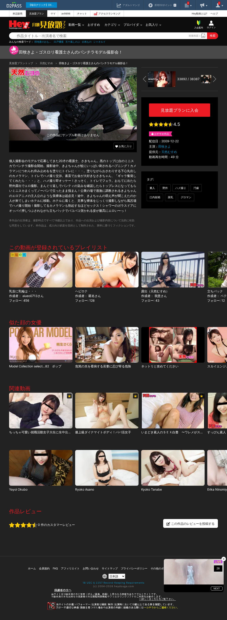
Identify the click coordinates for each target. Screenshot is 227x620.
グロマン (186, 197)
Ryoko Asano (84, 489)
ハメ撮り (180, 188)
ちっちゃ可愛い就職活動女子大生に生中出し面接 (43, 432)
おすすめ (94, 24)
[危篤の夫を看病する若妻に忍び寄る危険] (107, 345)
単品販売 (17, 13)
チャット (82, 13)
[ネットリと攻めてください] (173, 345)
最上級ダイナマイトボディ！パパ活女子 (103, 432)
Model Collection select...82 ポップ (35, 366)
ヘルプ (214, 13)
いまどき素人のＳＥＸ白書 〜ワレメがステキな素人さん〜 (183, 432)
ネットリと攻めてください (159, 366)
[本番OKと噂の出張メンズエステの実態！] (173, 468)
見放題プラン (36, 13)
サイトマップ (110, 568)
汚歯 (196, 188)
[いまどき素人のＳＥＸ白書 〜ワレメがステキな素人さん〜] (173, 410)
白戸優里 (59, 41)
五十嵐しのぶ (72, 41)
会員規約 (44, 568)
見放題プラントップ (21, 63)
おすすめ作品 (161, 133)
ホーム (32, 568)
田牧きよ (164, 146)
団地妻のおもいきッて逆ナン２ (43, 41)
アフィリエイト (70, 568)
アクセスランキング (109, 13)
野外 (165, 188)
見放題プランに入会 (180, 110)
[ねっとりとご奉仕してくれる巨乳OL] (107, 468)
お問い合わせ (91, 568)
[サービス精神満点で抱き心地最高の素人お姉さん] (40, 468)
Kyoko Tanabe (151, 489)
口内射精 (155, 197)
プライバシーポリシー (134, 568)
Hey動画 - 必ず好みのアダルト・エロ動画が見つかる (19, 24)
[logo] (47, 24)
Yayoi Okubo (18, 489)
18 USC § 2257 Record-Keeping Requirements (114, 582)
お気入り (152, 24)
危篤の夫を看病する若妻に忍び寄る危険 (103, 366)
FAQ (55, 568)
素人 (152, 188)
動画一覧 (74, 24)
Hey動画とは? (199, 13)
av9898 (65, 13)
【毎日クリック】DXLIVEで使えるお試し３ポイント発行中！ (43, 5)
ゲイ (53, 13)
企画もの (87, 41)
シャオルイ (99, 41)
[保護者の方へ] (114, 600)
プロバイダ (131, 24)
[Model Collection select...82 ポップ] (40, 345)
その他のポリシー (161, 568)
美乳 (170, 197)
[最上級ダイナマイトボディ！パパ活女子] (107, 410)
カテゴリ (110, 24)
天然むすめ (47, 63)
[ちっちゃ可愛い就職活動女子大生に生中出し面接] (40, 410)
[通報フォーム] (113, 608)
